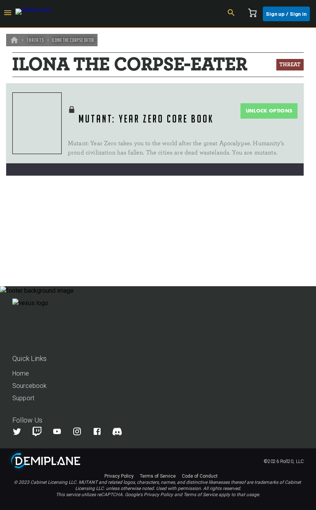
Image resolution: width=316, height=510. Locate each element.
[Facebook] (101, 431)
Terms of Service (158, 476)
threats (35, 40)
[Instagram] (81, 431)
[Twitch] (37, 431)
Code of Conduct (200, 476)
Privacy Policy (119, 476)
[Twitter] (21, 431)
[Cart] (252, 14)
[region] (158, 269)
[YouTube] (61, 431)
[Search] (231, 14)
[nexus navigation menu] (7, 14)
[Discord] (117, 431)
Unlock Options (269, 111)
